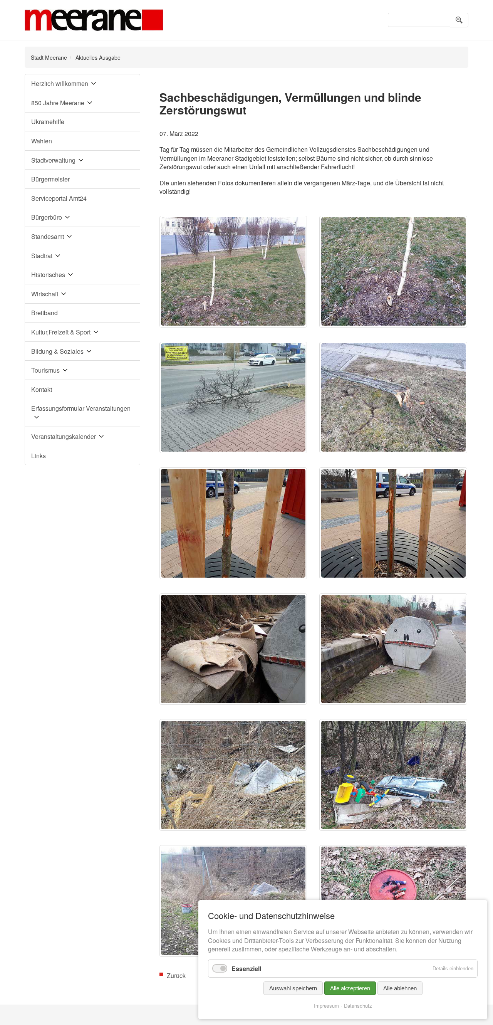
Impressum (326, 1005)
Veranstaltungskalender (63, 436)
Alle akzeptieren (350, 988)
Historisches (48, 274)
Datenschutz (358, 1005)
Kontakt (41, 389)
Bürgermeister (50, 179)
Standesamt (47, 236)
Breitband (44, 312)
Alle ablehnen (400, 988)
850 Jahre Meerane (57, 102)
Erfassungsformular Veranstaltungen (81, 408)
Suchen (459, 20)
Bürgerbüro (46, 217)
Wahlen (41, 140)
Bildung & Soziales (57, 351)
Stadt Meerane (49, 57)
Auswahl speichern (293, 988)
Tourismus (45, 370)
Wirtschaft (44, 293)
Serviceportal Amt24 (59, 198)
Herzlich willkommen (59, 83)
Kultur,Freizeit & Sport (61, 332)
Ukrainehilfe (47, 121)
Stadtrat (41, 255)
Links (38, 455)
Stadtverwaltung (53, 160)
